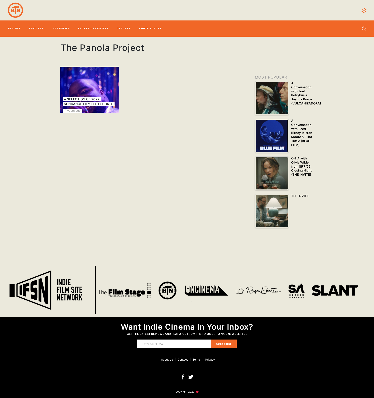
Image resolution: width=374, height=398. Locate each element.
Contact (183, 359)
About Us (167, 359)
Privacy (210, 359)
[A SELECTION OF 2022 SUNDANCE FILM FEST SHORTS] (89, 90)
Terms (196, 359)
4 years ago (72, 110)
